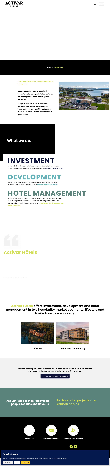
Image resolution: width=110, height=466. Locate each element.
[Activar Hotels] (14, 4)
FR (102, 4)
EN (100, 4)
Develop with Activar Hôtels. (47, 185)
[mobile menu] (94, 4)
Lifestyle (37, 348)
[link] (37, 333)
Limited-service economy (72, 348)
